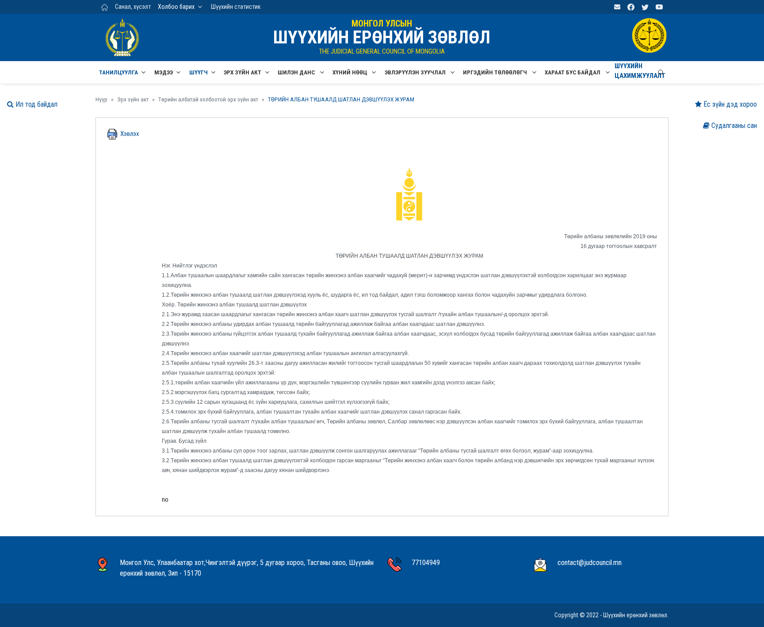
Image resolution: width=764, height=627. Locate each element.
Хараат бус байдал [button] (573, 72)
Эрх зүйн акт (133, 99)
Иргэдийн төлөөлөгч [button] (495, 72)
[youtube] (659, 7)
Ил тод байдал (35, 104)
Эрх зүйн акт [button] (242, 72)
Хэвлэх (128, 134)
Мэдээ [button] (163, 72)
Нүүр (101, 99)
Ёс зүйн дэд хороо (729, 104)
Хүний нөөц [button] (350, 72)
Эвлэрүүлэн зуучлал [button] (416, 72)
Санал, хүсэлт (133, 6)
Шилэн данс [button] (297, 72)
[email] (617, 7)
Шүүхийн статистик (236, 6)
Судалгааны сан (733, 125)
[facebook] (631, 7)
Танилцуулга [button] (118, 72)
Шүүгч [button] (198, 72)
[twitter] (645, 7)
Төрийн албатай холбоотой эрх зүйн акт (208, 99)
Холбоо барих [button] (176, 6)
